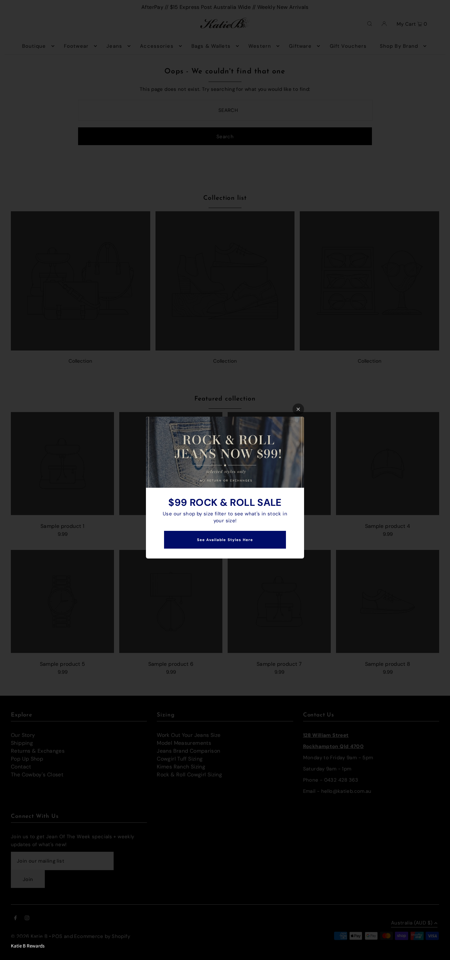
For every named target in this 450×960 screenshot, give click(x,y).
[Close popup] (298, 409)
